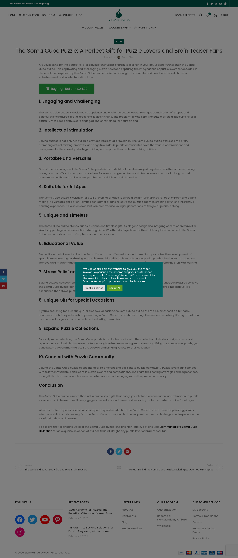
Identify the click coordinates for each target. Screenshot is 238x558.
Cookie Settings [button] (94, 288)
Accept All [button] (114, 288)
